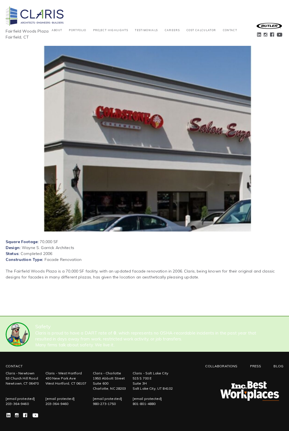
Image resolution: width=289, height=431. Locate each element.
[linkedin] (259, 35)
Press (255, 366)
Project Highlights (110, 30)
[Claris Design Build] (35, 10)
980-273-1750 (104, 404)
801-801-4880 (144, 404)
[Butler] (269, 26)
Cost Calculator (201, 30)
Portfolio (77, 30)
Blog (278, 366)
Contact (230, 30)
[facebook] (272, 35)
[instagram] (265, 36)
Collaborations (221, 366)
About (57, 30)
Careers (172, 30)
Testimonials (146, 30)
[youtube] (279, 35)
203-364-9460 (17, 404)
